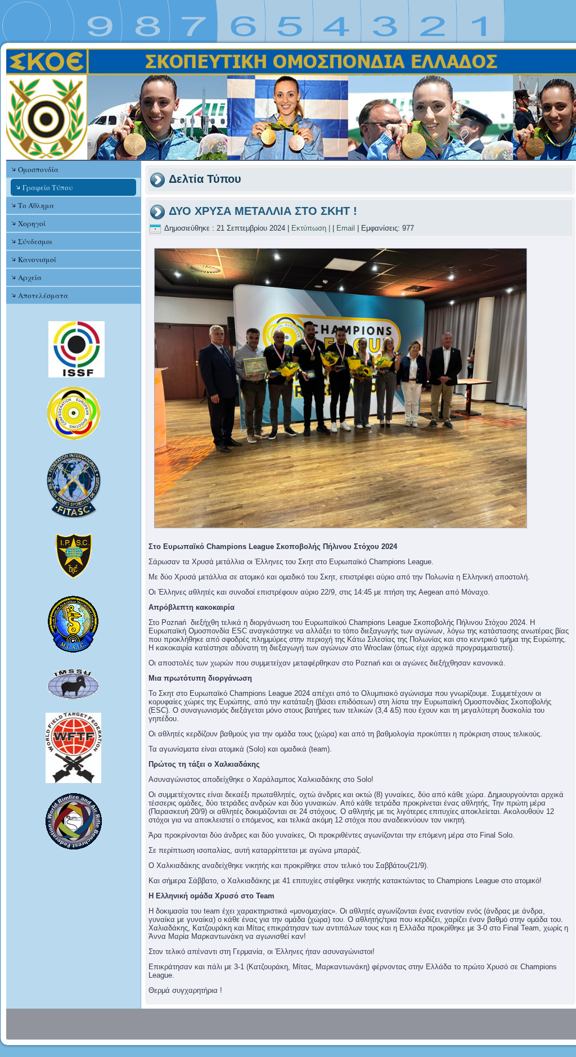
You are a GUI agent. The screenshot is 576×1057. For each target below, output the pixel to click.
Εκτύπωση (308, 228)
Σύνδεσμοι (35, 241)
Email (345, 228)
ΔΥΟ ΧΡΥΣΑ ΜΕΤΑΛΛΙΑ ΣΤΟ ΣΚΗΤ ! (263, 211)
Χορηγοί (32, 223)
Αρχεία (30, 277)
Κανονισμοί (37, 259)
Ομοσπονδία (38, 169)
